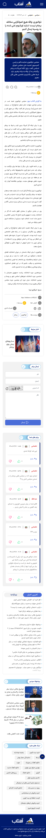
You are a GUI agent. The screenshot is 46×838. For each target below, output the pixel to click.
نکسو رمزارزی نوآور (33, 778)
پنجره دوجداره (19, 752)
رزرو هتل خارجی (12, 773)
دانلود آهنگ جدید (13, 768)
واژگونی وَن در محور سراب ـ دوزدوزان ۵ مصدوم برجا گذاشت (25, 669)
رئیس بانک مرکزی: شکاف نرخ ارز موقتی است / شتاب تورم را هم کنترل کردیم (25, 636)
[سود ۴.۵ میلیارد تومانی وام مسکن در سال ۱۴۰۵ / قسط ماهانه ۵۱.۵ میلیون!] (33, 719)
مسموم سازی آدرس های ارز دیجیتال (28, 783)
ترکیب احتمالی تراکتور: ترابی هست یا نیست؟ (26, 607)
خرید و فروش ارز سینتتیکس (31, 793)
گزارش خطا (33, 303)
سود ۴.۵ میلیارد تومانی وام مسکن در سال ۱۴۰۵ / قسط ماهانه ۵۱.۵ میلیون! (14, 720)
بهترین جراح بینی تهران (32, 768)
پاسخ (31, 459)
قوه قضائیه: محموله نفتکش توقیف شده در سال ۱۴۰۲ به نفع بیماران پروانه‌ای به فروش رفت (25, 643)
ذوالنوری (24, 315)
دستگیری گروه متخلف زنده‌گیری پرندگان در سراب (24, 656)
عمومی (30, 15)
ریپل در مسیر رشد (34, 788)
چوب (18, 762)
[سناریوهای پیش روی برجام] (27, 344)
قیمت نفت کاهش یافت (15, 734)
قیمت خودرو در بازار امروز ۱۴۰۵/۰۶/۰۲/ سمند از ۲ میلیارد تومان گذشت (24, 630)
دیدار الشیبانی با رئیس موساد (31, 648)
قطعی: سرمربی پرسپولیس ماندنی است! (27, 660)
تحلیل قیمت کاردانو (15, 788)
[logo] (23, 4)
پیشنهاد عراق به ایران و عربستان (30, 624)
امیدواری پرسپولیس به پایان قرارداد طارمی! (26, 652)
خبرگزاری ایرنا (33, 290)
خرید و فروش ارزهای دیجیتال (30, 803)
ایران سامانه (18, 835)
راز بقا (38, 757)
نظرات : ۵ (11, 15)
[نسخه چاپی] (34, 308)
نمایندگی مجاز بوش (23, 757)
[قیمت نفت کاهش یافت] (33, 733)
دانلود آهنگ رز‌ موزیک (33, 762)
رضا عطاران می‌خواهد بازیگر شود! (30, 611)
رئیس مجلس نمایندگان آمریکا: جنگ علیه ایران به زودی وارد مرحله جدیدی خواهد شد (15, 706)
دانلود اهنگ (26, 773)
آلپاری (38, 773)
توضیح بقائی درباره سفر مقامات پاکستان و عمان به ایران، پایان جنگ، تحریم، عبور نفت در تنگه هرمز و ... (24, 618)
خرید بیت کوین (35, 752)
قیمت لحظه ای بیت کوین (31, 798)
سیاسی (37, 15)
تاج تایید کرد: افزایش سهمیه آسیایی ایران (27, 600)
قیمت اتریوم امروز (34, 808)
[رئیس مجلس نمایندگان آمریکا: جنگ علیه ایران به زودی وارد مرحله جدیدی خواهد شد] (33, 705)
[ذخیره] (39, 308)
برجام (16, 315)
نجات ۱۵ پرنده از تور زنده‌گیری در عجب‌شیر (26, 664)
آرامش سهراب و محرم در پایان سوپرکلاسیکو (26, 603)
